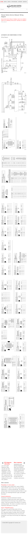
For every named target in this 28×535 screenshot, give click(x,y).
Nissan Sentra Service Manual (7, 19)
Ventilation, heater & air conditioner (19, 19)
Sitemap (20, 1)
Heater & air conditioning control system (8, 20)
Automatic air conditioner (21, 20)
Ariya (5, 1)
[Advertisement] (14, 28)
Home (1, 1)
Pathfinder (14, 1)
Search (25, 1)
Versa (9, 1)
